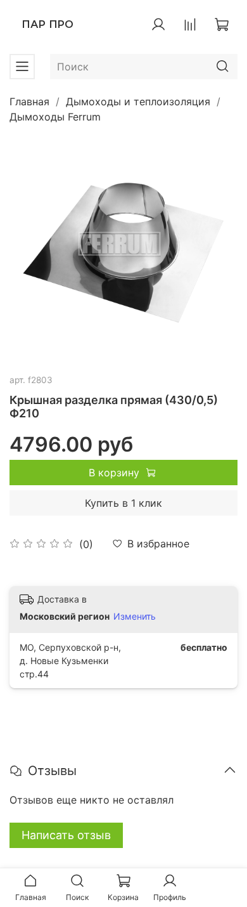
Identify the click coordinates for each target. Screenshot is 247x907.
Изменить (134, 616)
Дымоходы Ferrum (55, 116)
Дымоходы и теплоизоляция (138, 101)
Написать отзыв (66, 835)
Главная (29, 101)
